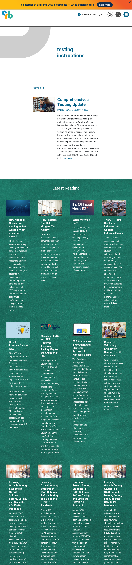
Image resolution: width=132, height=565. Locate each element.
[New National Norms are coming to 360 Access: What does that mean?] (18, 207)
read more (67, 158)
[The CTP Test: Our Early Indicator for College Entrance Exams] (114, 207)
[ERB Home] (7, 14)
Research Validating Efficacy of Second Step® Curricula (112, 349)
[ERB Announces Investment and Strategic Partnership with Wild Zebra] (82, 329)
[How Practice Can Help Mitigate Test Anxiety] (50, 207)
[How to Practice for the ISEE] (18, 329)
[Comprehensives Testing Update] (44, 104)
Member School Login (92, 14)
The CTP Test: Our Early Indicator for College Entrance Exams (113, 226)
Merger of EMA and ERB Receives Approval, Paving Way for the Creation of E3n (50, 346)
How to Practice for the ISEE (18, 345)
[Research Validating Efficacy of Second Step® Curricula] (114, 329)
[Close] (130, 2)
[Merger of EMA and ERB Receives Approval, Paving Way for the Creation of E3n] (50, 326)
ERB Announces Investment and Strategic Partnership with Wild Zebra (81, 348)
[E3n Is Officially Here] (82, 207)
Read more (104, 4)
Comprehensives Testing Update (73, 102)
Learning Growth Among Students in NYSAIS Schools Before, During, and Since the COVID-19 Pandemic (18, 495)
